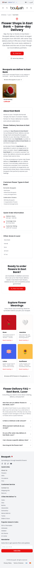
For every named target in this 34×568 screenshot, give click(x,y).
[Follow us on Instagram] (5, 463)
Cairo (3, 500)
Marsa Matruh (5, 513)
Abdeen (3, 531)
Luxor (9, 15)
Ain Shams (4, 533)
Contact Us (5, 488)
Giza (2, 503)
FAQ (2, 481)
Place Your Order (18, 288)
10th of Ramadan (6, 525)
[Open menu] (3, 8)
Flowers (3, 473)
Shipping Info (5, 490)
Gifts (2, 476)
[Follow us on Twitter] (8, 463)
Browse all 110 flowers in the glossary (16, 376)
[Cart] (31, 8)
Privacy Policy (8, 563)
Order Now (18, 53)
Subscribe (17, 551)
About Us (4, 470)
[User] (27, 8)
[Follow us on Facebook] (2, 463)
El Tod (5, 254)
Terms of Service (18, 563)
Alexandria (4, 508)
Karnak (6, 243)
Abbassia (4, 528)
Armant (6, 251)
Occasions (4, 478)
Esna (5, 247)
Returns (3, 493)
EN (25, 2)
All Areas (3, 15)
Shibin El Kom (5, 518)
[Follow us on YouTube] (11, 463)
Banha (3, 505)
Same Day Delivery (18, 58)
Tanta (3, 516)
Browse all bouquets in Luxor (12, 80)
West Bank (7, 240)
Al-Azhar (4, 536)
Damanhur (4, 511)
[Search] (7, 8)
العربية (31, 2)
